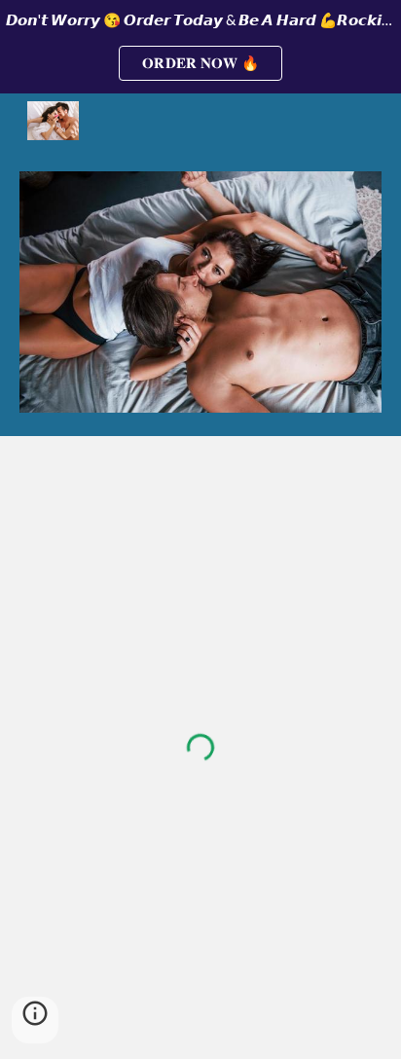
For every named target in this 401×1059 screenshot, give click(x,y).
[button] (35, 1020)
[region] (200, 46)
